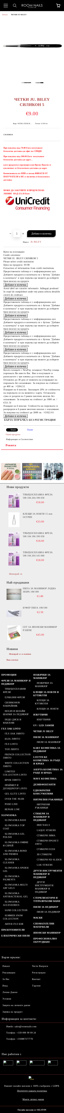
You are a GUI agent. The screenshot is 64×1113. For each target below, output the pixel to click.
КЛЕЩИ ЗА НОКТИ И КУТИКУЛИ (46, 694)
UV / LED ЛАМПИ (43, 725)
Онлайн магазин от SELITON (32, 1110)
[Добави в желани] (55, 146)
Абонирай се (15, 574)
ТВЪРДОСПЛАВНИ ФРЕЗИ (14, 690)
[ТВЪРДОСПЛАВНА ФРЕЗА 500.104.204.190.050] (14, 500)
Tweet (30, 430)
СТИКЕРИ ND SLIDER (49, 859)
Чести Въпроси (40, 966)
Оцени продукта (13, 434)
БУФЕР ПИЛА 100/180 (35, 608)
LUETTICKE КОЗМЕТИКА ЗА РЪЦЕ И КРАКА (46, 760)
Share (13, 430)
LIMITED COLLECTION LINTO (15, 773)
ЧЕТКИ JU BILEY (18, 15)
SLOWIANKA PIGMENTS (11, 878)
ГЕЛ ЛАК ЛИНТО (14, 733)
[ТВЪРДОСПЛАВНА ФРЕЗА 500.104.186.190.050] (14, 539)
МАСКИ (38, 918)
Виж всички (12, 660)
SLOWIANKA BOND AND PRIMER (15, 852)
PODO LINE (11, 804)
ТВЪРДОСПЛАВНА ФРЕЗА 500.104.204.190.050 (38, 496)
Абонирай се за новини (20, 654)
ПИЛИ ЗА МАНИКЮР (46, 737)
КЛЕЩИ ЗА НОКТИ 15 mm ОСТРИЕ (37, 515)
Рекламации (8, 972)
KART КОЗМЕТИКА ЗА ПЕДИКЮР (46, 750)
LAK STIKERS (45, 865)
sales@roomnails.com (26, 1026)
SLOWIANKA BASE (15, 820)
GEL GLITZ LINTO (15, 794)
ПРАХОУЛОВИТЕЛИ (13, 930)
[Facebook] (6, 1045)
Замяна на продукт (12, 1012)
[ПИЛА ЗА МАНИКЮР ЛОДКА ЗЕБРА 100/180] (14, 594)
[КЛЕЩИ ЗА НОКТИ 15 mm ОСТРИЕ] (14, 519)
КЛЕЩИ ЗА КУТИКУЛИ (42, 702)
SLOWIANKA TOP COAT (14, 827)
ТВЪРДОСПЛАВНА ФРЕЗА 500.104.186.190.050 (38, 535)
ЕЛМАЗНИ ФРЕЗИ (15, 697)
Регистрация (38, 972)
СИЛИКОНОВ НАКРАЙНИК (11, 704)
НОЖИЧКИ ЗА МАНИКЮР (42, 676)
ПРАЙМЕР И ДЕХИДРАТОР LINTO (15, 787)
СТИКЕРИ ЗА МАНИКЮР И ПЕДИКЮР (41, 816)
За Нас (5, 979)
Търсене (36, 986)
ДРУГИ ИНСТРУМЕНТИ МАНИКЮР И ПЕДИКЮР (47, 874)
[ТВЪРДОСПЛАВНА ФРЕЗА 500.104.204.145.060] (14, 558)
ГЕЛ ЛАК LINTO (11, 729)
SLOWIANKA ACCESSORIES (11, 903)
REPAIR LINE (12, 809)
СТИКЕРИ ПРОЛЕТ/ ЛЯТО (47, 842)
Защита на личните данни (16, 1005)
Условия (6, 999)
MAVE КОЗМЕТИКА (45, 778)
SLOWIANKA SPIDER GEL (16, 869)
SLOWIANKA (9, 815)
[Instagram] (13, 1045)
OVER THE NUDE (14, 799)
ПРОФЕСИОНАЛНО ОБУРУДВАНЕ (45, 940)
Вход (5, 986)
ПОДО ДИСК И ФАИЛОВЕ (12, 721)
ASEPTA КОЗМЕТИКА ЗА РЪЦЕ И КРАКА (48, 771)
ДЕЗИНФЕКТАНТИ (44, 784)
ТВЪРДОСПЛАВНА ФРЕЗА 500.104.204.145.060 (38, 554)
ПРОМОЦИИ (8, 675)
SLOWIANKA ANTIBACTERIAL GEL (15, 895)
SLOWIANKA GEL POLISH (14, 835)
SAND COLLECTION (16, 910)
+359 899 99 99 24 (26, 1033)
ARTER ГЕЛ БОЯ (14, 924)
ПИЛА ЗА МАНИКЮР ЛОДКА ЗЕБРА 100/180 (39, 590)
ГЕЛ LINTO (11, 744)
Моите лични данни (33, 1099)
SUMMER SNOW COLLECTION (13, 917)
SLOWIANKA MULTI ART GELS (15, 886)
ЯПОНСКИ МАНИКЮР (47, 933)
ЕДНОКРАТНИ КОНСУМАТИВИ (43, 792)
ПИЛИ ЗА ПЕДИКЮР (45, 907)
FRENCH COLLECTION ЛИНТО (17, 756)
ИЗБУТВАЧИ (40, 714)
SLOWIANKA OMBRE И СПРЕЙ (16, 844)
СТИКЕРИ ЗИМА (46, 835)
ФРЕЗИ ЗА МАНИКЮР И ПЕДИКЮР (16, 682)
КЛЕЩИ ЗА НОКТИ (47, 709)
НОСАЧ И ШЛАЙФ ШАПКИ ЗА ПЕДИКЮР (16, 713)
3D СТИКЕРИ (44, 854)
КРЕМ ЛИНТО (13, 780)
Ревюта (11, 445)
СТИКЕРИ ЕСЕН (46, 849)
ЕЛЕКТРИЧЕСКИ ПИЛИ (15, 936)
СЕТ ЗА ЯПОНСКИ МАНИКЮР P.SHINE (40, 629)
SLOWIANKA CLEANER (11, 861)
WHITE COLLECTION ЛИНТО (16, 765)
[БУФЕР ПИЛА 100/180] (14, 613)
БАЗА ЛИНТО (12, 739)
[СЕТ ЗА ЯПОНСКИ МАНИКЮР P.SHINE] (14, 632)
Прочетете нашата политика (32, 1091)
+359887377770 (25, 1039)
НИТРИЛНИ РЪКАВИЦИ (48, 799)
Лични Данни (9, 992)
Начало (5, 15)
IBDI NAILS (43, 825)
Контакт (36, 979)
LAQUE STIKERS (46, 830)
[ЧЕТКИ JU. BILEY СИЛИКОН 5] (32, 73)
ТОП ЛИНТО (12, 749)
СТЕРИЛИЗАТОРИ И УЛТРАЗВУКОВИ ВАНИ (46, 899)
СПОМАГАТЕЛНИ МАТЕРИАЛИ (43, 925)
